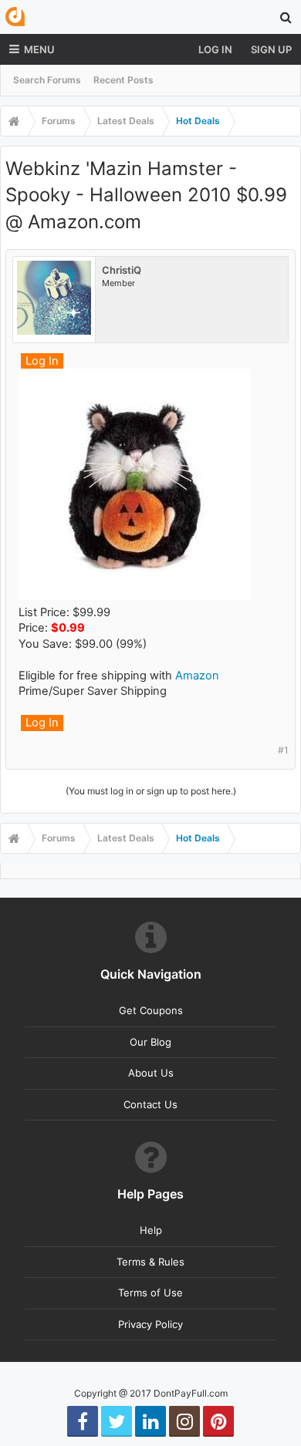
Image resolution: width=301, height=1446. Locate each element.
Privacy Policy (150, 1324)
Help (151, 1230)
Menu (39, 49)
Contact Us (150, 1104)
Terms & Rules (150, 1262)
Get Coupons (151, 1010)
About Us (151, 1073)
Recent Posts (123, 80)
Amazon (197, 676)
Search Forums (47, 80)
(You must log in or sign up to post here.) (151, 791)
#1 (283, 750)
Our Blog (150, 1042)
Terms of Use (150, 1292)
